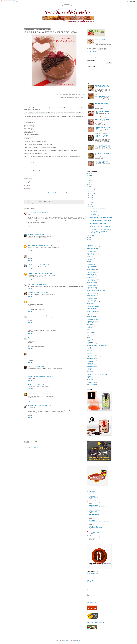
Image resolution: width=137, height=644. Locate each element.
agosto (91, 195)
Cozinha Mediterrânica (93, 301)
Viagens (90, 381)
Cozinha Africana (92, 263)
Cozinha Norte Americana (93, 306)
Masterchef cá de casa (33, 376)
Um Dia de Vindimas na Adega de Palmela (97, 502)
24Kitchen (90, 245)
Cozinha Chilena (92, 275)
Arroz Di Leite (31, 353)
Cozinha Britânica (92, 274)
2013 (90, 237)
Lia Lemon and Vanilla (32, 273)
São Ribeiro (30, 234)
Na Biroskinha (92, 491)
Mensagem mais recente (29, 445)
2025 (90, 173)
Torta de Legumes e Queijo (94, 532)
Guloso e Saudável (32, 393)
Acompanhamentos (92, 248)
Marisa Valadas (31, 264)
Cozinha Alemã (91, 264)
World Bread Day (92, 384)
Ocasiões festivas (92, 343)
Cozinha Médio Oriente (93, 300)
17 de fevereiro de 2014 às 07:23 (44, 393)
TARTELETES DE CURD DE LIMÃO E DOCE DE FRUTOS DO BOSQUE (103, 86)
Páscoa (90, 350)
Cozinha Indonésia (92, 293)
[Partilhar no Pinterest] (51, 201)
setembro (92, 193)
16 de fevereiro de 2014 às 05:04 (41, 353)
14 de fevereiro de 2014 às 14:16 (45, 301)
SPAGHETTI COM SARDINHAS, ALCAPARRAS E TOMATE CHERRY (103, 136)
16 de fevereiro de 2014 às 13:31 (37, 384)
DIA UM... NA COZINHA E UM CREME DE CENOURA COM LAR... (98, 232)
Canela (89, 256)
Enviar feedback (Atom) (34, 447)
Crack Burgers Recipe (93, 511)
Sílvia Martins (31, 338)
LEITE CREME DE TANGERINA (101, 103)
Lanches (90, 339)
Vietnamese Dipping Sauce (94, 497)
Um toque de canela (100, 39)
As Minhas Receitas (93, 531)
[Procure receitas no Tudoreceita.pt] (92, 573)
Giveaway (90, 332)
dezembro (92, 188)
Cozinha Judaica (92, 298)
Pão (89, 347)
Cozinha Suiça (91, 316)
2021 (90, 175)
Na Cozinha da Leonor (33, 301)
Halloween (90, 334)
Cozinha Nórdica (92, 305)
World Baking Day (92, 382)
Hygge (89, 335)
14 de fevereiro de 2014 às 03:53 (44, 245)
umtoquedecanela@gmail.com (93, 57)
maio (91, 201)
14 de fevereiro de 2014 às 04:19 (42, 264)
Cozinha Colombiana (93, 279)
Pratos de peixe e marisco (93, 356)
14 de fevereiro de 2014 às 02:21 (42, 212)
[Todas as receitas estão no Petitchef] (92, 610)
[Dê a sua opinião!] (46, 201)
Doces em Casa (31, 212)
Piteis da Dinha (92, 520)
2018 (90, 179)
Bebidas (90, 253)
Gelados (90, 331)
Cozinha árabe (91, 266)
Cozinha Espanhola (92, 284)
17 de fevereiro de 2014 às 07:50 (43, 405)
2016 (90, 182)
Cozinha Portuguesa (92, 311)
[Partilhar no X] (48, 201)
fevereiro (92, 206)
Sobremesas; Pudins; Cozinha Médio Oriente (98, 374)
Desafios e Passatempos (38, 203)
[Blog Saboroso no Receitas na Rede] (95, 622)
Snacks (89, 371)
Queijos (90, 361)
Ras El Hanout (91, 364)
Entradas (90, 324)
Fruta (89, 329)
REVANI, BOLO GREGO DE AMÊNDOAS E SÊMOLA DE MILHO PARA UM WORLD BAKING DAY (102, 95)
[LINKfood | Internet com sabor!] (92, 618)
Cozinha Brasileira (92, 272)
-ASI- (67, 640)
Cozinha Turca (91, 318)
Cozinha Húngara (92, 288)
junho (91, 199)
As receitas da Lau (93, 526)
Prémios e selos (91, 360)
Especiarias (90, 326)
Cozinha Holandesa (92, 287)
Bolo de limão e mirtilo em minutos (95, 527)
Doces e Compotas (92, 322)
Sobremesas (45, 203)
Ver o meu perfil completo (92, 51)
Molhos (89, 340)
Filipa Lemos (30, 292)
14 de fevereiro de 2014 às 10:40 (39, 284)
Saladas (90, 368)
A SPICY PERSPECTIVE (94, 510)
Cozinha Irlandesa (92, 295)
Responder (30, 230)
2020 (90, 177)
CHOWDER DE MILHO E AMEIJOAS (97, 208)
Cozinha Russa (91, 314)
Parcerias (90, 348)
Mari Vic (30, 284)
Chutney (90, 259)
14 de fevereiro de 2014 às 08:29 (45, 273)
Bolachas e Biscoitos (92, 254)
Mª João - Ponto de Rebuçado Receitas (36, 255)
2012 (90, 239)
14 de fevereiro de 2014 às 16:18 (43, 316)
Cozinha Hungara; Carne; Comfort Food (97, 290)
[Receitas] (92, 628)
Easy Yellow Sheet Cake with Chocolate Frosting (98, 506)
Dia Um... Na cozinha (92, 321)
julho (91, 197)
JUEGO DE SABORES (94, 514)
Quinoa (89, 363)
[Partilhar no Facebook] (49, 201)
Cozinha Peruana (92, 308)
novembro (92, 189)
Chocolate (30, 203)
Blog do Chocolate (32, 405)
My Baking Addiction (93, 505)
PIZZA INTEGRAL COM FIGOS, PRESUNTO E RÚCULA (101, 162)
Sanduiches (90, 369)
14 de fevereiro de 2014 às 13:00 (41, 292)
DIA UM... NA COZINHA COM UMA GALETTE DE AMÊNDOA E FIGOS (102, 146)
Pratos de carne (91, 355)
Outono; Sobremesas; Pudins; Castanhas (97, 345)
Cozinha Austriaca (92, 269)
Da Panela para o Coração (95, 535)
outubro (91, 191)
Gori (29, 366)
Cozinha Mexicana (92, 303)
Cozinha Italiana (91, 296)
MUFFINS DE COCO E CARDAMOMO (103, 119)
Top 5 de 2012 (91, 379)
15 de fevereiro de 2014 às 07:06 (39, 327)
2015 (90, 184)
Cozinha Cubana (92, 282)
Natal (89, 342)
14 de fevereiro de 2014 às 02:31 (40, 234)
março (91, 204)
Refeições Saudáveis (93, 366)
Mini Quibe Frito (92, 492)
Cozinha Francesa (92, 285)
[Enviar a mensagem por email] (45, 201)
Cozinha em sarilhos (32, 245)
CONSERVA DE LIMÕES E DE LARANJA (98, 216)
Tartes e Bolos (91, 377)
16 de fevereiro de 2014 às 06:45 (37, 366)
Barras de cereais (92, 251)
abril (91, 202)
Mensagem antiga (79, 445)
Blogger (78, 640)
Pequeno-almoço (92, 352)
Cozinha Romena (92, 313)
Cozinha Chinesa (92, 277)
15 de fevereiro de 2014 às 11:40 (41, 338)
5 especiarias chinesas (93, 246)
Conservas (90, 261)
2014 (90, 186)
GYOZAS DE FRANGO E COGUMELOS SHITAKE (100, 229)
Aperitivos (90, 250)
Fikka (89, 327)
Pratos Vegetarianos (92, 358)
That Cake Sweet (31, 316)
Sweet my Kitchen (93, 500)
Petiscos (90, 353)
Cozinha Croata (91, 280)
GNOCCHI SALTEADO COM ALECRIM (103, 153)
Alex (29, 384)
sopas (89, 376)
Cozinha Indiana (91, 292)
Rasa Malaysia (92, 496)
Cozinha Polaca (91, 309)
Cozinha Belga (91, 271)
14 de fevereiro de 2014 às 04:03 (53, 255)
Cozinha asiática (92, 267)
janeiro (91, 235)
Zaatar (89, 385)
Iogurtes (90, 337)
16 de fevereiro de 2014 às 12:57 (45, 376)
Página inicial (55, 445)
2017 (90, 180)
